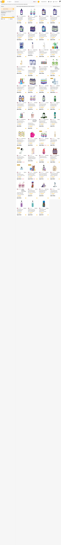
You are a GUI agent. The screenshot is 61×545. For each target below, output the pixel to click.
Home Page (3, 4)
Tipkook (25, 172)
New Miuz (36, 138)
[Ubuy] (3, 1)
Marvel (36, 189)
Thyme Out (58, 102)
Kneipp (58, 119)
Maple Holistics (46, 119)
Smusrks (25, 155)
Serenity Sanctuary (23, 138)
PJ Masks (47, 208)
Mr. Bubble (35, 16)
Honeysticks (35, 172)
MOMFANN (58, 85)
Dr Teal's (47, 16)
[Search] (38, 2)
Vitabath (24, 208)
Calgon (58, 138)
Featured (58, 6)
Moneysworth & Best (46, 66)
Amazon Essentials (23, 16)
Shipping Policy (3, 12)
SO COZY (47, 172)
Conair (59, 189)
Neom (36, 155)
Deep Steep (46, 189)
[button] (44, 1)
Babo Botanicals (23, 66)
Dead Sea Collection (57, 155)
